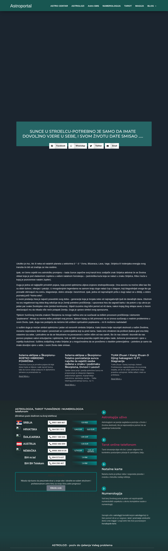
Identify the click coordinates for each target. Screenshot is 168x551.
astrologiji (118, 515)
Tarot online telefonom (119, 444)
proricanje (137, 518)
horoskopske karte (109, 523)
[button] (58, 146)
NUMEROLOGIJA (112, 6)
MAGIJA (139, 6)
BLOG (150, 6)
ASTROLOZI (77, 6)
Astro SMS (93, 6)
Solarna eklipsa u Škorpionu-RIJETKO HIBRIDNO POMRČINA (37, 358)
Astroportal (21, 5)
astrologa (139, 515)
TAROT (128, 6)
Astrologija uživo (114, 417)
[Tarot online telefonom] (104, 440)
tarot (129, 518)
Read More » (24, 376)
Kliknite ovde (56, 488)
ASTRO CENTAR (59, 6)
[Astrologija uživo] (104, 412)
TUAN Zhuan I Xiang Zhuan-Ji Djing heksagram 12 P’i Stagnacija (130, 358)
